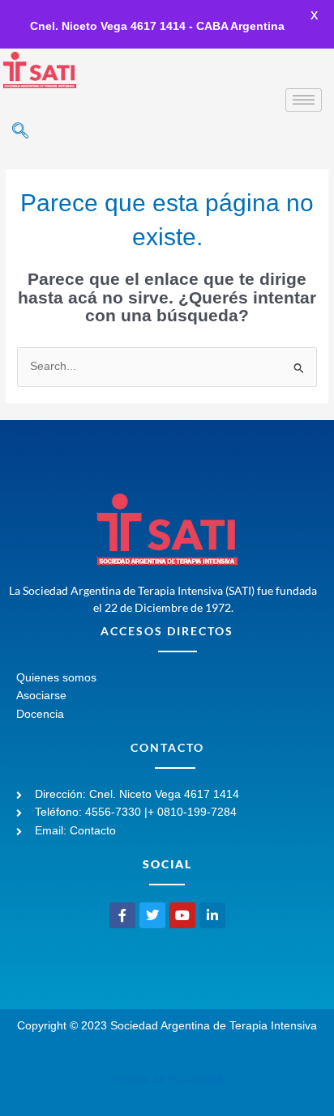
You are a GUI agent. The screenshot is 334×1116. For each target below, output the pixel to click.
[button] (20, 132)
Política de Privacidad (167, 1079)
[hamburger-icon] (303, 100)
